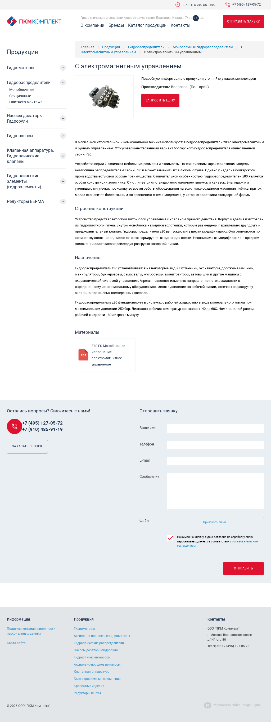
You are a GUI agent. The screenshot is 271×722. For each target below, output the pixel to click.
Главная (87, 47)
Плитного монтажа (26, 102)
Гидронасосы (20, 135)
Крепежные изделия (89, 686)
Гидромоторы (20, 67)
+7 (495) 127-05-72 (246, 4)
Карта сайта (16, 643)
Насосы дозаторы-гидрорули (96, 650)
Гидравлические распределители (99, 643)
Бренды (116, 25)
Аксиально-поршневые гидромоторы (102, 636)
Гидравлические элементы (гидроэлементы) (24, 181)
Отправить (243, 568)
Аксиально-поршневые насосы (97, 664)
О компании (92, 25)
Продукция (111, 47)
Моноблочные (21, 89)
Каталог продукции (147, 25)
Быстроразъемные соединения (97, 679)
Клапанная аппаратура (92, 672)
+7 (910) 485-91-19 (42, 429)
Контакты (180, 25)
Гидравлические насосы (92, 657)
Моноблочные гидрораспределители (203, 47)
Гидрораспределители (146, 47)
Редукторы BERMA (25, 201)
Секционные (20, 96)
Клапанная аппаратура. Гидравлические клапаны (30, 156)
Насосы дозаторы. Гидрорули (25, 118)
